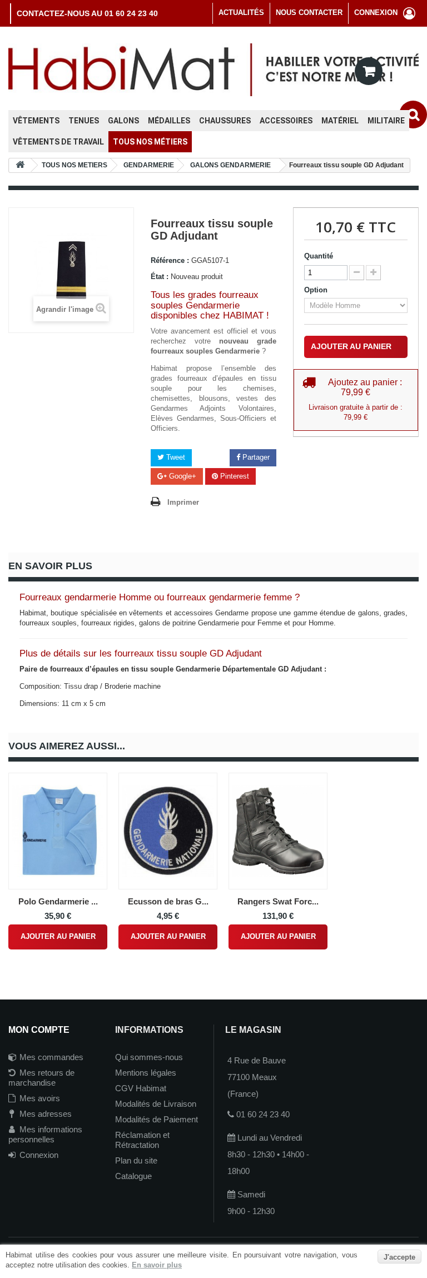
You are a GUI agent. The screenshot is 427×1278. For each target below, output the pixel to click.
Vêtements (36, 120)
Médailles (169, 120)
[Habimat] (213, 69)
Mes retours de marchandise (41, 1077)
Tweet (174, 457)
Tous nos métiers (150, 141)
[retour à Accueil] (20, 165)
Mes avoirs (39, 1098)
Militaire (386, 120)
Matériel (340, 120)
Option (317, 290)
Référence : (170, 260)
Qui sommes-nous (149, 1057)
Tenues (83, 120)
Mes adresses (45, 1113)
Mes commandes (51, 1057)
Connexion (38, 1155)
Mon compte (38, 1030)
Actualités (241, 12)
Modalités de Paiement (156, 1119)
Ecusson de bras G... (168, 901)
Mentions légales (145, 1072)
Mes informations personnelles (45, 1134)
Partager (255, 457)
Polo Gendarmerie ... (58, 901)
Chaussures (225, 120)
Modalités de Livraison (155, 1103)
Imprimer (183, 502)
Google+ (181, 476)
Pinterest (233, 476)
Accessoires (286, 120)
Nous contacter (309, 12)
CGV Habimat (140, 1088)
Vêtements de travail (58, 141)
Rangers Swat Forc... (278, 901)
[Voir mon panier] (369, 71)
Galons (123, 120)
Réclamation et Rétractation (142, 1140)
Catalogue (133, 1176)
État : (159, 276)
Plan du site (136, 1160)
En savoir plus (157, 1265)
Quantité (318, 256)
